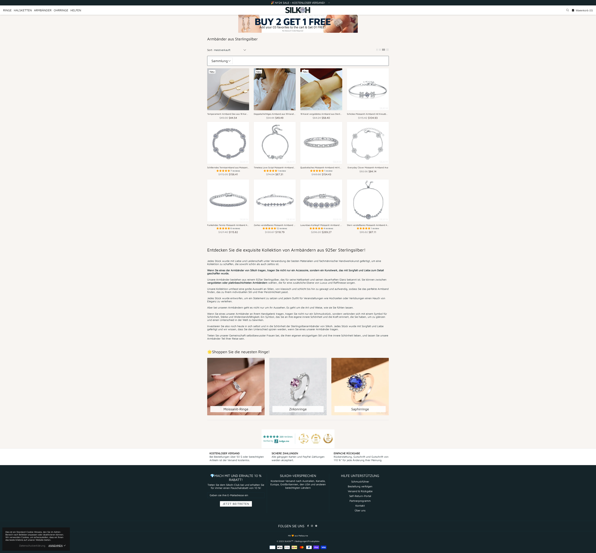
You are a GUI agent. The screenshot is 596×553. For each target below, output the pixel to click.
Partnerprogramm (360, 500)
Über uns (360, 510)
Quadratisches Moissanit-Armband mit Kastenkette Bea (321, 167)
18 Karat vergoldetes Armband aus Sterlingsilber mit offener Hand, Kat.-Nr (321, 114)
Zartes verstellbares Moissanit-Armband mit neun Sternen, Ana (275, 225)
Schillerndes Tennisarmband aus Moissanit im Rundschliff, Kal (228, 167)
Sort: (210, 50)
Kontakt (360, 505)
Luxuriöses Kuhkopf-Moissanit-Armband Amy (321, 225)
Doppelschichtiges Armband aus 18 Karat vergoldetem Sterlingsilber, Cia (275, 114)
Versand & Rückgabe (360, 491)
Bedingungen (301, 541)
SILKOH (298, 10)
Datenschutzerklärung (32, 545)
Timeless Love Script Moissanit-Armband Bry (275, 167)
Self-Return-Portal (360, 496)
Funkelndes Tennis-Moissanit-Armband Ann (228, 225)
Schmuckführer (360, 481)
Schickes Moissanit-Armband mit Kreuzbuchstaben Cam (368, 114)
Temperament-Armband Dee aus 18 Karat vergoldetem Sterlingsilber (228, 114)
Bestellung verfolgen (360, 486)
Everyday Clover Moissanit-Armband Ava (368, 167)
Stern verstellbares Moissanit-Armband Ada (368, 225)
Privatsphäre (313, 541)
